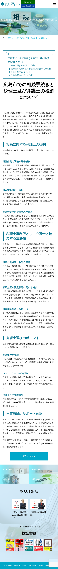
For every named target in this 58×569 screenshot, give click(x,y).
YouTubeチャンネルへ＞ (30, 526)
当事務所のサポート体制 (22, 75)
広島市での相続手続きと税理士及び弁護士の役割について (29, 60)
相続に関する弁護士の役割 (23, 65)
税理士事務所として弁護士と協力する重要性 (31, 69)
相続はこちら (28, 2)
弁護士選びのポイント (21, 72)
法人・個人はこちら (28, 6)
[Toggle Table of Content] (49, 54)
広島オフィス (29, 456)
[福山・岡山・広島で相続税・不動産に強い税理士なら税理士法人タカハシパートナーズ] (10, 4)
